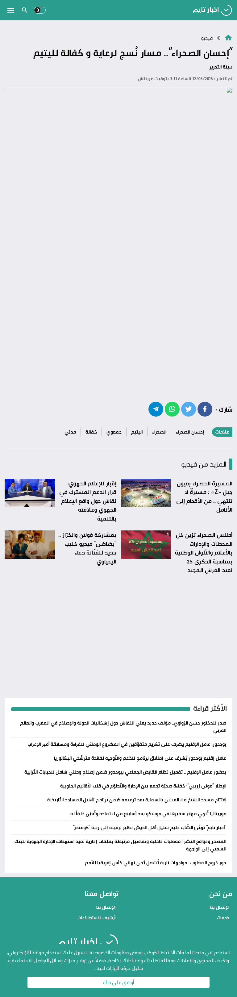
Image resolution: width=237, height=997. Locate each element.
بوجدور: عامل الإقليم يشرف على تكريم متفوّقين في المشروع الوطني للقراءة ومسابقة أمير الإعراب (126, 744)
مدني (70, 431)
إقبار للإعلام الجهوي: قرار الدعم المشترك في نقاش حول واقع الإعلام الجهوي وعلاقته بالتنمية (87, 501)
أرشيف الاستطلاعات (96, 917)
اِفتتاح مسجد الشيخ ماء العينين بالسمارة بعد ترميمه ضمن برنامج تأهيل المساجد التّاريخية (136, 799)
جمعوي (114, 431)
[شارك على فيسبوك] (205, 409)
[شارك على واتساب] (172, 409)
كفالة (91, 431)
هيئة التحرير (221, 66)
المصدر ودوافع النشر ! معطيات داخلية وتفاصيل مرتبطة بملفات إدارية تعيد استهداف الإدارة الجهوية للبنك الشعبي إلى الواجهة (120, 845)
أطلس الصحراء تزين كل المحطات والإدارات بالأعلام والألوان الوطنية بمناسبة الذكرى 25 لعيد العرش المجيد (203, 552)
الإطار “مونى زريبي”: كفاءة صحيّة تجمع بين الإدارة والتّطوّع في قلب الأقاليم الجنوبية (143, 785)
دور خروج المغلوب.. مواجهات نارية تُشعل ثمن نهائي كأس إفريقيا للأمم (155, 862)
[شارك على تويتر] (188, 409)
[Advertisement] (118, 263)
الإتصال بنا (219, 907)
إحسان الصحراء (190, 431)
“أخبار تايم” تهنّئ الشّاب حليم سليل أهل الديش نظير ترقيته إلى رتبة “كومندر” (149, 827)
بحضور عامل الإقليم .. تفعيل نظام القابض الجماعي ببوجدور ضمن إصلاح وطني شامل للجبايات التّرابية (125, 771)
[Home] (228, 37)
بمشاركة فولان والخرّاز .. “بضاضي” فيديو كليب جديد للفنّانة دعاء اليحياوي (87, 548)
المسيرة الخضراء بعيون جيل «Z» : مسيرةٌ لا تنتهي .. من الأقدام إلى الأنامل (204, 496)
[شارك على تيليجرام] (155, 409)
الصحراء (159, 431)
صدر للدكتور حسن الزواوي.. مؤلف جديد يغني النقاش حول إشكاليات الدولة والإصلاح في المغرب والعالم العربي (123, 726)
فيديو (207, 38)
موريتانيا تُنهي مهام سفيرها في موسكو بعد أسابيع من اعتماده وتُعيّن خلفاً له (148, 813)
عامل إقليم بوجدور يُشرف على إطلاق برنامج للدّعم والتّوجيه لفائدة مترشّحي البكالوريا (140, 758)
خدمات (223, 917)
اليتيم (137, 431)
